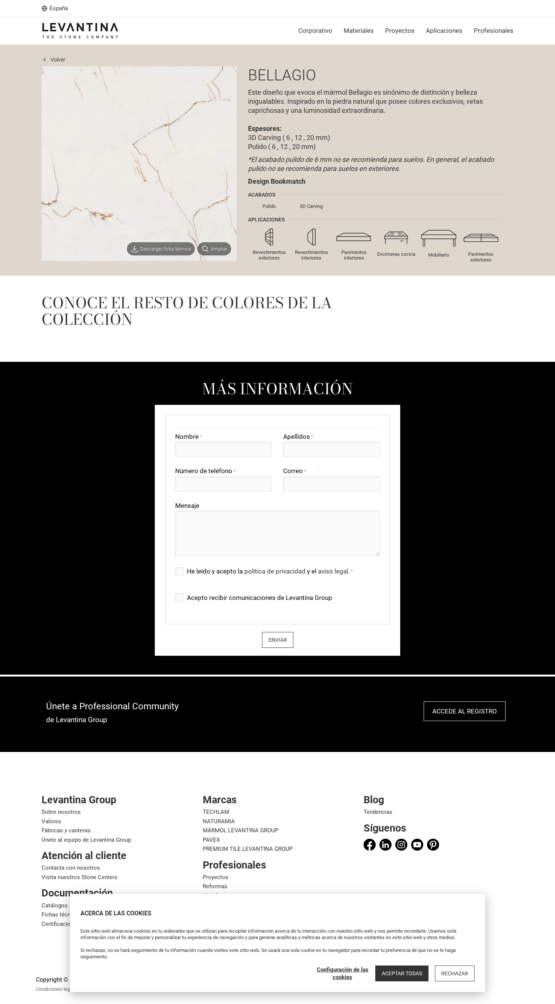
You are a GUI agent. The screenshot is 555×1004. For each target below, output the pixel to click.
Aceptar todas (402, 973)
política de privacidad (274, 571)
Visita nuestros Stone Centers (79, 877)
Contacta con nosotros (71, 867)
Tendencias (378, 812)
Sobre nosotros (61, 812)
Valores (51, 821)
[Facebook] (370, 845)
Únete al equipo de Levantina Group (86, 839)
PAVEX (211, 839)
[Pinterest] (433, 845)
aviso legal (333, 571)
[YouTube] (417, 845)
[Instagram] (401, 845)
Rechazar (454, 973)
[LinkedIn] (385, 845)
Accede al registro (464, 711)
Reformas (215, 886)
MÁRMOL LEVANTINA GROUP (240, 830)
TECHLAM (216, 812)
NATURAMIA (219, 821)
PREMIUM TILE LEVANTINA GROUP (248, 849)
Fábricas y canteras (66, 830)
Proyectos (215, 877)
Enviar (277, 640)
